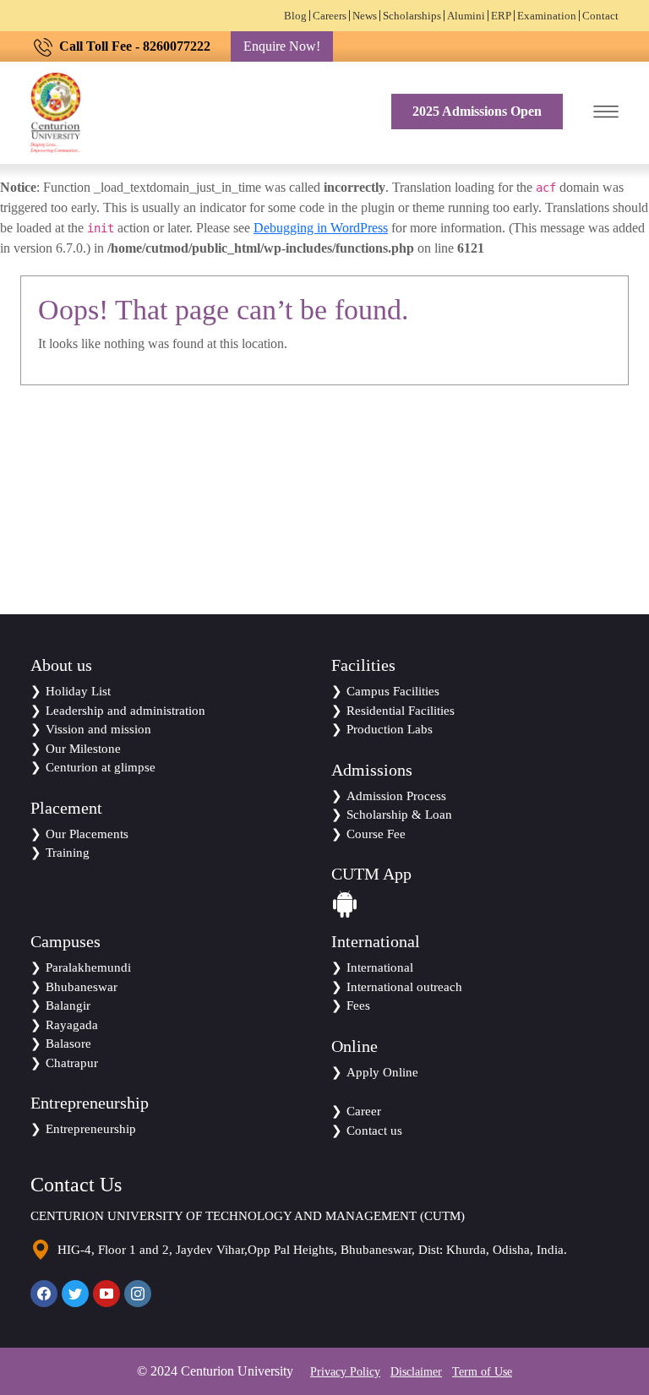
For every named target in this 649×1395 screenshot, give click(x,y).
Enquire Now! (281, 46)
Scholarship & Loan (399, 814)
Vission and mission (98, 729)
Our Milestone (83, 748)
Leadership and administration (125, 710)
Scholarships (412, 15)
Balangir (68, 1005)
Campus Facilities (392, 691)
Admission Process (396, 796)
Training (68, 852)
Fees (358, 1005)
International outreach (404, 987)
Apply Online (382, 1072)
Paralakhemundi (88, 967)
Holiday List (78, 691)
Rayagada (72, 1025)
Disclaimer (416, 1371)
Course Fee (376, 834)
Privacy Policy (345, 1371)
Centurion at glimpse (100, 767)
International (379, 967)
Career (363, 1111)
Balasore (68, 1043)
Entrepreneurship (91, 1129)
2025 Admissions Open (477, 111)
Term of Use (482, 1371)
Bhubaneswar (81, 987)
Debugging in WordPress (321, 228)
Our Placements (87, 834)
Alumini (466, 15)
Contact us (374, 1130)
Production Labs (389, 729)
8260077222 (176, 46)
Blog (295, 15)
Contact (600, 15)
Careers (329, 15)
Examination (546, 15)
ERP (501, 15)
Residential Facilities (400, 710)
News (364, 15)
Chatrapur (72, 1063)
